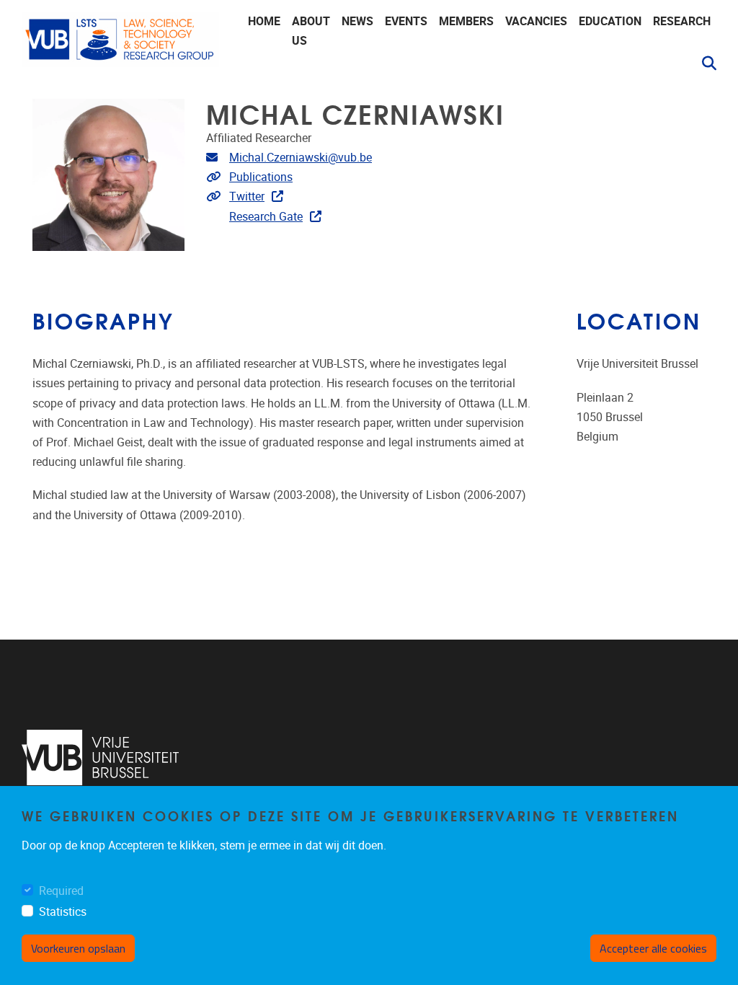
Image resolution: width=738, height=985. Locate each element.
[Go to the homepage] (120, 44)
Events (406, 21)
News (357, 21)
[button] (703, 63)
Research (682, 21)
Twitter (246, 196)
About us (311, 31)
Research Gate (266, 217)
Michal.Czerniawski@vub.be (300, 157)
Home (264, 21)
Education (610, 21)
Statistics (62, 912)
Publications (261, 177)
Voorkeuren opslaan (78, 948)
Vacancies (536, 21)
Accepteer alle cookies (653, 948)
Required (61, 891)
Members (466, 21)
